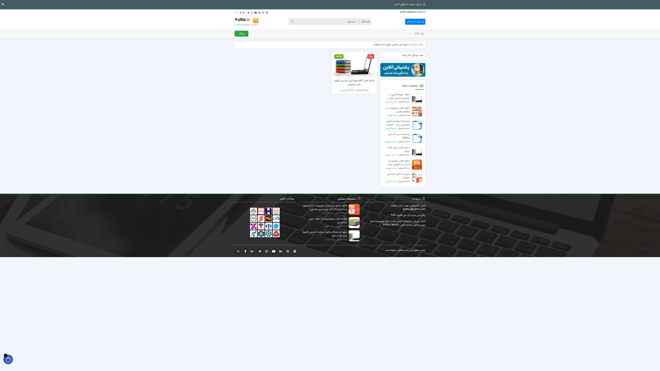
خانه (417, 33)
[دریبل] (263, 12)
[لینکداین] (259, 12)
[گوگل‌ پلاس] (244, 12)
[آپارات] (267, 12)
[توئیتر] (236, 12)
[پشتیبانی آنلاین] (403, 70)
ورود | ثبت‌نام (414, 21)
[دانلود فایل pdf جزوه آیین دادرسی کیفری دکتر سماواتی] (354, 65)
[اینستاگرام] (251, 12)
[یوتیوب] (255, 12)
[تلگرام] (248, 12)
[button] (3, 4)
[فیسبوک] (240, 12)
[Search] (292, 21)
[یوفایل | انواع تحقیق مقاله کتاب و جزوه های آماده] (247, 21)
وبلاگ (241, 34)
